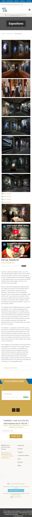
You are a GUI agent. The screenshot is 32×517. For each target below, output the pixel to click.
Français (22, 1)
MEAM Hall (7, 394)
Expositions (9, 33)
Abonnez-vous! (16, 436)
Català (3, 1)
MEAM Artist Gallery (16, 494)
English (17, 1)
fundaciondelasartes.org (16, 490)
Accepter (24, 514)
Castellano (10, 1)
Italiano (28, 1)
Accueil (3, 33)
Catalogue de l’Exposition (10, 368)
